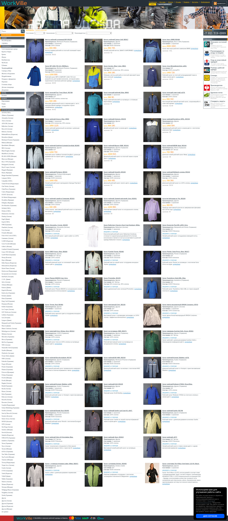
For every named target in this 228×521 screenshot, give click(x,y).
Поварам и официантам (9, 79)
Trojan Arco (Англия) (8, 465)
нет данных (5, 512)
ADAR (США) (6, 112)
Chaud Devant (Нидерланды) (10, 183)
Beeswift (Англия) (7, 129)
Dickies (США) (6, 211)
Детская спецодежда (8, 87)
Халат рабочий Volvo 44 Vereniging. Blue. (59, 437)
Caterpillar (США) (7, 181)
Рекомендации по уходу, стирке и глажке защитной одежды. (218, 54)
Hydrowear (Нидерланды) (9, 271)
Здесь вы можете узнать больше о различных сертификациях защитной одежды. (218, 104)
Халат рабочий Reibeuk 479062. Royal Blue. (177, 384)
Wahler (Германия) (7, 479)
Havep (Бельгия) (6, 257)
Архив (4, 106)
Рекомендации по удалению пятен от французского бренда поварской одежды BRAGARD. (219, 95)
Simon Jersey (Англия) (8, 419)
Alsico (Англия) (6, 121)
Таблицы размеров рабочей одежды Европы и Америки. (219, 70)
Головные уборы (7, 84)
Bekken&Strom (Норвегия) (10, 134)
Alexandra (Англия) (7, 118)
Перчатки (4, 82)
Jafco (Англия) (6, 282)
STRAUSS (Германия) (8, 438)
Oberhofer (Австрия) (8, 353)
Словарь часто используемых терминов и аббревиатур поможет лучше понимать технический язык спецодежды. (219, 79)
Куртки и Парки (6, 52)
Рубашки (4, 65)
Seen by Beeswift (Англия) (9, 413)
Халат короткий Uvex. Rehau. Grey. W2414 (59, 331)
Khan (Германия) (7, 298)
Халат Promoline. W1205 (112, 278)
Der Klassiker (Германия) (9, 205)
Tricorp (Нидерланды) (8, 462)
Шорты (4, 57)
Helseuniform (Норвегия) (9, 266)
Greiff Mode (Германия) (9, 255)
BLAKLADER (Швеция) (9, 156)
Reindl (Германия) (7, 386)
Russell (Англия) (7, 399)
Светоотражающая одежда (9, 49)
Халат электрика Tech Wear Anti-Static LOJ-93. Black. (180, 464)
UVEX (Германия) (7, 471)
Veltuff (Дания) (6, 476)
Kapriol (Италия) (7, 290)
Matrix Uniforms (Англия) (9, 328)
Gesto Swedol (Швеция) (9, 244)
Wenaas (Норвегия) (7, 484)
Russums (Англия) (7, 402)
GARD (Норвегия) (7, 241)
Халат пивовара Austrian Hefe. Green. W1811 (177, 331)
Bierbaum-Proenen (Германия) (10, 140)
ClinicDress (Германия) (8, 189)
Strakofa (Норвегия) (8, 435)
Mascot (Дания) (6, 326)
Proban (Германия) (7, 375)
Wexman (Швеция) (7, 487)
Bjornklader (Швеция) (8, 145)
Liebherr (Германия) (7, 315)
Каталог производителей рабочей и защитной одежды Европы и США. (219, 88)
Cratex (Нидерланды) (8, 192)
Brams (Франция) (7, 173)
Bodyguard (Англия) (8, 164)
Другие (4, 498)
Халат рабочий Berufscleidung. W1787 (58, 358)
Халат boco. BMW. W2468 (171, 39)
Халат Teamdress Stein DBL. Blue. (174, 278)
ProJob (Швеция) (7, 378)
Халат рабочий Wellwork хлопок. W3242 (176, 172)
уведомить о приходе (52, 233)
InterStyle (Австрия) (8, 276)
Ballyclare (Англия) (7, 126)
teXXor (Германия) (7, 451)
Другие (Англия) (7, 501)
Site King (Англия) (7, 427)
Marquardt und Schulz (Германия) (11, 323)
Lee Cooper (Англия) (8, 309)
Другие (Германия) (7, 503)
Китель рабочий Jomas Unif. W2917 (116, 39)
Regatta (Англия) (7, 383)
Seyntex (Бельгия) (7, 416)
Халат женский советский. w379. (173, 92)
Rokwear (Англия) (7, 397)
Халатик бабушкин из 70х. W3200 (173, 198)
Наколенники (6, 101)
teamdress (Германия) (8, 440)
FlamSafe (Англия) (7, 227)
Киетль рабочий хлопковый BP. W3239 (58, 39)
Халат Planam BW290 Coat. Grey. (56, 278)
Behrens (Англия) (7, 132)
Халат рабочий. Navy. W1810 (114, 437)
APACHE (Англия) (7, 123)
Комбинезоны (6, 60)
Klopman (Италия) (7, 304)
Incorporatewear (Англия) (9, 274)
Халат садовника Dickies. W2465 (115, 464)
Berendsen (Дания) (7, 137)
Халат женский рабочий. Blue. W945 (116, 92)
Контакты (195, 2)
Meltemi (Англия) (7, 334)
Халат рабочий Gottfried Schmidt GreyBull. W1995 (62, 145)
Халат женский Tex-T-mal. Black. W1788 (59, 92)
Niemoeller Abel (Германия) (10, 348)
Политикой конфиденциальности (205, 502)
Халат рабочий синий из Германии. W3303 (59, 198)
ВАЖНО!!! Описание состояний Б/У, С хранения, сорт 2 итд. (219, 45)
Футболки (5, 62)
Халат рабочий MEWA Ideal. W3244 (174, 145)
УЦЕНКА (5, 43)
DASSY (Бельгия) (7, 194)
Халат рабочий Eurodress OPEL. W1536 (176, 119)
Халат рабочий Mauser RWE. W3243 (116, 145)
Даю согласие (210, 516)
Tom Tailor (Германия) (8, 454)
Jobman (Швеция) (7, 285)
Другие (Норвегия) (7, 506)
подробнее (49, 52)
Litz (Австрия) (6, 317)
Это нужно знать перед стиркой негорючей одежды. (219, 62)
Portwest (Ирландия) (8, 372)
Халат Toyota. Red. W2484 (54, 304)
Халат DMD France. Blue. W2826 (56, 251)
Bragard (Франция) (7, 170)
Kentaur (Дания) (6, 296)
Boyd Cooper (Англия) (8, 167)
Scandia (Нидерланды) (8, 405)
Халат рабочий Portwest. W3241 (56, 172)
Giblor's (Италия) (7, 246)
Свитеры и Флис (6, 71)
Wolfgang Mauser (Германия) (10, 490)
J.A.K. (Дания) (6, 279)
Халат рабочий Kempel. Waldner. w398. (58, 384)
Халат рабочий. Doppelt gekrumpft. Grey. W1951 (120, 198)
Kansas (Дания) (6, 287)
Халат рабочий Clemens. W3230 (115, 119)
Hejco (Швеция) (6, 260)
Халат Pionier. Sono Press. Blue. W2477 (175, 251)
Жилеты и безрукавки (8, 73)
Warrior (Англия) (7, 481)
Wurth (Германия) (7, 495)
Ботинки (4, 95)
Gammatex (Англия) (7, 238)
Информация (205, 2)
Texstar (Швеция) (7, 449)
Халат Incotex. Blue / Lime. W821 (115, 66)
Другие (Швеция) (7, 509)
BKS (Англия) (6, 148)
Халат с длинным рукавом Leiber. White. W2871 (61, 464)
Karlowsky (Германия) (8, 293)
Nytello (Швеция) (7, 350)
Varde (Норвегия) (7, 473)
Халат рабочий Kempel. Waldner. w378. (175, 358)
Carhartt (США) (6, 178)
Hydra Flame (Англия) (8, 268)
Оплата (170, 2)
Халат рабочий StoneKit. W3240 (115, 172)
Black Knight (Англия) (8, 151)
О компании (153, 2)
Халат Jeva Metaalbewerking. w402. (174, 66)
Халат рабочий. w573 (169, 437)
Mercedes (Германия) (8, 337)
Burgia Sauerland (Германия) (10, 175)
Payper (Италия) (6, 364)
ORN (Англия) (6, 358)
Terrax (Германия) (7, 443)
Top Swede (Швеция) (8, 457)
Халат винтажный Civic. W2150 (114, 304)
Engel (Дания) (6, 219)
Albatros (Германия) (8, 115)
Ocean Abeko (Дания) (8, 356)
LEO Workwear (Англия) (9, 312)
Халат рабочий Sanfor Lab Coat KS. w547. (118, 411)
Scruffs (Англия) (7, 410)
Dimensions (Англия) (8, 214)
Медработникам (6, 76)
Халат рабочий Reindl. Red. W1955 (57, 411)
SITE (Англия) (6, 424)
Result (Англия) (6, 389)
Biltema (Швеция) (7, 142)
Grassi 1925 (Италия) (8, 252)
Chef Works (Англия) (8, 186)
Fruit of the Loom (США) (9, 235)
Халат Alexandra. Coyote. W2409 (56, 225)
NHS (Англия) (6, 345)
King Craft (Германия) (8, 301)
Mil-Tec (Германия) (7, 342)
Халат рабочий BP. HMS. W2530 (115, 358)
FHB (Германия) (7, 224)
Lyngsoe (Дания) (6, 320)
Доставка (162, 2)
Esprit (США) (6, 222)
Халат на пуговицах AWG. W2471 (115, 331)
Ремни (3, 104)
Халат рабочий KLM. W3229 (113, 384)
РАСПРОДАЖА (6, 40)
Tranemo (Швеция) (7, 460)
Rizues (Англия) (6, 391)
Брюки (4, 54)
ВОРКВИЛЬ (30, 30)
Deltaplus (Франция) (8, 203)
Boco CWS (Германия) (8, 162)
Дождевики (5, 90)
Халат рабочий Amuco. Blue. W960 (57, 119)
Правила (186, 2)
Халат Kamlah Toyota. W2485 (114, 251)
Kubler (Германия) (7, 307)
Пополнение (6, 35)
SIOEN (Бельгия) (7, 421)
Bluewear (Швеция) (7, 159)
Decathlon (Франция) (8, 200)
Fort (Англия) (6, 230)
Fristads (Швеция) (7, 233)
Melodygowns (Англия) (9, 331)
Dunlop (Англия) (7, 216)
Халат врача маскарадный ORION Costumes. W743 (180, 304)
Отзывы (178, 2)
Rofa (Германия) (6, 394)
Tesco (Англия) (6, 446)
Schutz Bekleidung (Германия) (10, 408)
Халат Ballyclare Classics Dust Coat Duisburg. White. (122, 225)
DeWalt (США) (6, 208)
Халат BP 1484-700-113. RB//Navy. (57, 66)
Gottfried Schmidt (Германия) (10, 249)
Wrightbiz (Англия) (7, 492)
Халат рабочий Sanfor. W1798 (172, 411)
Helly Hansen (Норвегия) (9, 263)
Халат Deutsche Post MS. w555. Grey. (175, 225)
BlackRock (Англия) (8, 153)
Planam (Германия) (7, 369)
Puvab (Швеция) (6, 380)
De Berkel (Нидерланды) (9, 197)
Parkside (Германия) (8, 361)
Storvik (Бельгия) (7, 432)
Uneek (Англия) (6, 468)
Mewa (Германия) (7, 339)
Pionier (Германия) (7, 367)
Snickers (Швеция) (7, 430)
